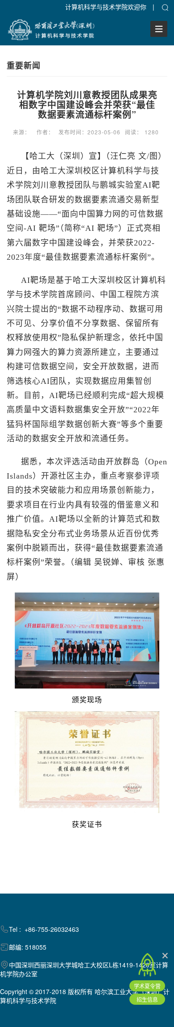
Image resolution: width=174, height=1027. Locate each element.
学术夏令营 (147, 986)
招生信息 (147, 999)
